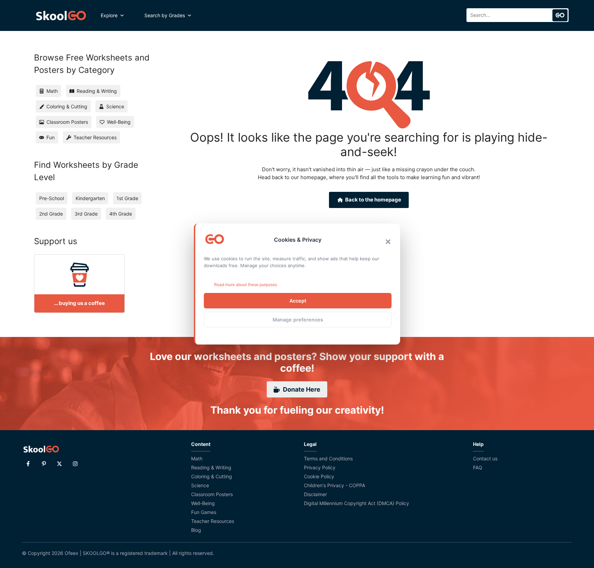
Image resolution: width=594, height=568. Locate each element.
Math (196, 458)
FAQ (477, 467)
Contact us (485, 458)
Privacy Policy (320, 467)
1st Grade (127, 198)
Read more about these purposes (245, 284)
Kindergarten (90, 198)
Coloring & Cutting (211, 476)
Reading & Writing (211, 467)
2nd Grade (51, 214)
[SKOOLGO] (61, 15)
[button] (388, 241)
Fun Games (203, 512)
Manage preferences (298, 320)
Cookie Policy (319, 476)
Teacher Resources (212, 521)
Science (200, 485)
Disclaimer (315, 494)
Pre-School (51, 198)
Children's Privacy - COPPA (334, 485)
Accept (297, 301)
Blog (196, 530)
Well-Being (203, 503)
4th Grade (120, 214)
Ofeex (71, 553)
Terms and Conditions (328, 458)
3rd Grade (86, 214)
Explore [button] (109, 15)
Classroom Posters (212, 494)
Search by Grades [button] (164, 15)
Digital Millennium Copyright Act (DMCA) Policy (356, 503)
